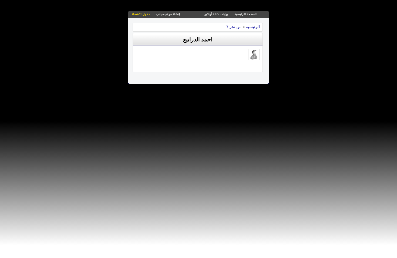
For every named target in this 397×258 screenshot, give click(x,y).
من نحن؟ (233, 26)
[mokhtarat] (254, 58)
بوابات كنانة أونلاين (216, 14)
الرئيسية (253, 26)
